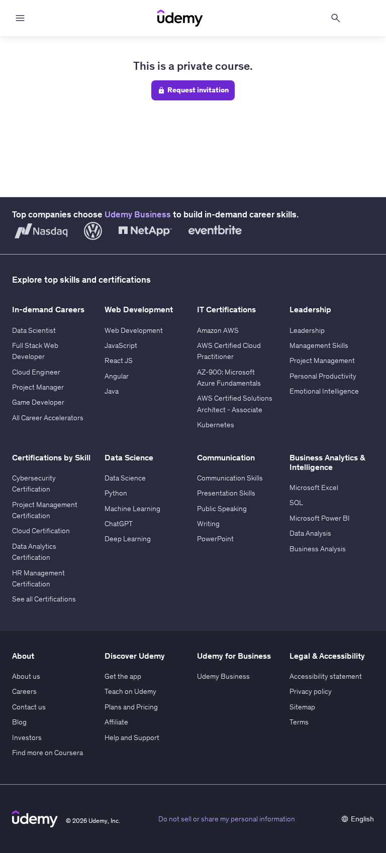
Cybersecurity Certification (34, 483)
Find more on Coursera (47, 752)
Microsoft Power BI (320, 518)
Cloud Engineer (36, 372)
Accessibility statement (326, 676)
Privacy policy (311, 691)
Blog (19, 721)
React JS (119, 360)
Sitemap (302, 706)
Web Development (134, 330)
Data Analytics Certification (34, 552)
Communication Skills (230, 477)
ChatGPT (119, 523)
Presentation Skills (226, 493)
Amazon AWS (218, 330)
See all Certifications (44, 598)
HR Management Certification (38, 578)
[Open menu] (20, 18)
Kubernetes (215, 424)
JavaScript (121, 345)
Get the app (123, 676)
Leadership (307, 330)
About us (26, 676)
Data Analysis (310, 533)
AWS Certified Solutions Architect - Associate (234, 404)
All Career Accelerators (47, 417)
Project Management (322, 360)
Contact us (29, 706)
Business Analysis (318, 548)
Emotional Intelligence (324, 391)
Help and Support (132, 737)
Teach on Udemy (130, 691)
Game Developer (38, 402)
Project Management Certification (44, 510)
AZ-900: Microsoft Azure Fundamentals (229, 378)
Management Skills (319, 345)
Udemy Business (138, 214)
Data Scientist (34, 330)
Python (116, 493)
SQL (296, 502)
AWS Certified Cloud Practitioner (229, 351)
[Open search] (336, 18)
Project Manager (38, 387)
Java (112, 391)
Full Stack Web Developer (35, 351)
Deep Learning (128, 538)
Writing (208, 523)
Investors (27, 737)
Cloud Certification (41, 530)
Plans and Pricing (131, 706)
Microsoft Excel (314, 487)
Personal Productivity (323, 376)
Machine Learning (132, 508)
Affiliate (116, 721)
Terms (299, 721)
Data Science (125, 477)
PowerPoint (215, 538)
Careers (24, 691)
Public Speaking (222, 508)
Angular (117, 376)
